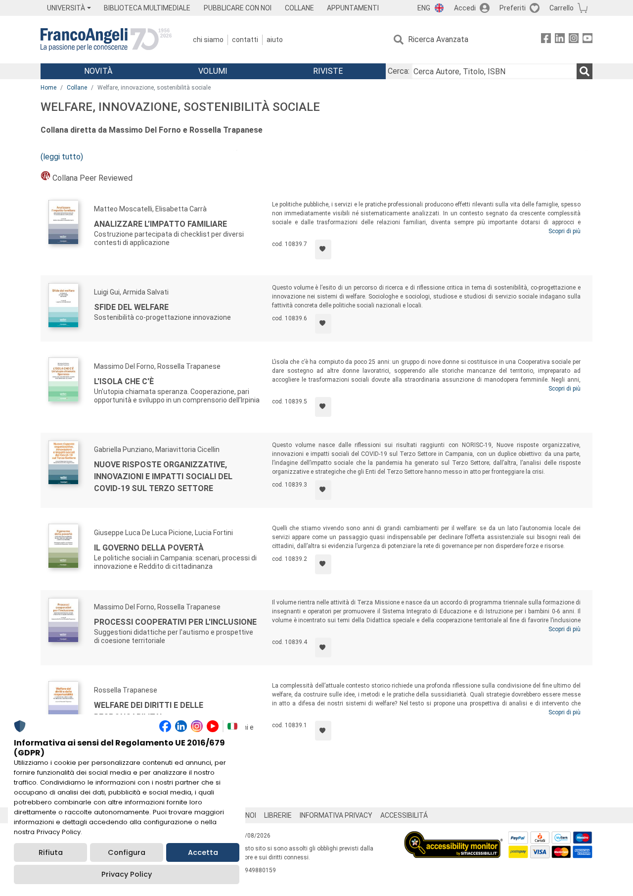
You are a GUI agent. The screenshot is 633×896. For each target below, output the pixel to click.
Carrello (561, 8)
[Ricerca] (584, 71)
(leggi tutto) (62, 156)
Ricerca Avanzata (438, 39)
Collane (77, 87)
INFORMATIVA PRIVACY (336, 815)
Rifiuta (51, 852)
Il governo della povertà (149, 547)
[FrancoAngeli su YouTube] (587, 40)
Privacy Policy (126, 874)
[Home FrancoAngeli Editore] (106, 39)
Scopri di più (564, 231)
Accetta (203, 852)
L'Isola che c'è (124, 381)
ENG (423, 8)
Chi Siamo (208, 40)
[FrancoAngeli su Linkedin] (560, 40)
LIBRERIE (278, 815)
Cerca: (398, 71)
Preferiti (512, 8)
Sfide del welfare (131, 307)
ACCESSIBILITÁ (404, 815)
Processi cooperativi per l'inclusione (175, 622)
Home (48, 87)
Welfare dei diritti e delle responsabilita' (148, 711)
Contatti (245, 40)
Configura (126, 852)
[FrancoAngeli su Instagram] (574, 40)
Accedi (465, 8)
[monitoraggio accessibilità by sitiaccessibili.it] (453, 837)
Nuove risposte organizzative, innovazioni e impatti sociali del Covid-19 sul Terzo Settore (163, 476)
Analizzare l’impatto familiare (160, 224)
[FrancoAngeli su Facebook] (546, 40)
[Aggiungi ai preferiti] (323, 249)
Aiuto (275, 40)
